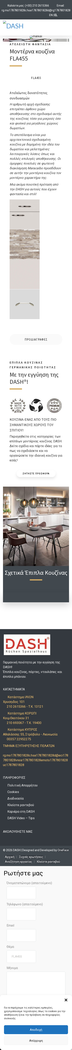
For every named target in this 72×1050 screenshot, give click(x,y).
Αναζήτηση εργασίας (18, 861)
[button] (66, 1000)
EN (51, 15)
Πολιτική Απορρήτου (22, 785)
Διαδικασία (15, 798)
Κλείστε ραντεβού (20, 805)
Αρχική (9, 856)
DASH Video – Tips (21, 818)
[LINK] (53, 5)
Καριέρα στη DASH (21, 811)
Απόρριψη (36, 1040)
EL (55, 15)
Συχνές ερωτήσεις (31, 856)
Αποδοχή (36, 1030)
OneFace (63, 850)
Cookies (13, 792)
